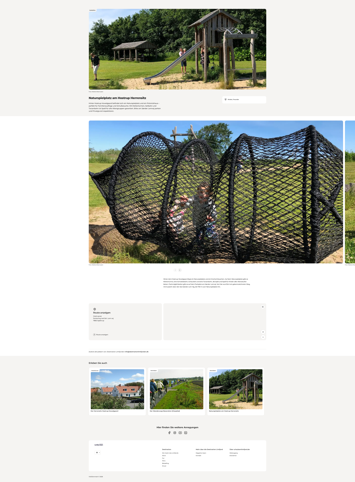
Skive (164, 455)
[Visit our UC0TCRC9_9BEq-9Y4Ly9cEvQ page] (180, 432)
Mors (163, 461)
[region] (214, 321)
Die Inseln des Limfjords (170, 453)
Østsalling (165, 463)
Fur (163, 458)
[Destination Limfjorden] (99, 445)
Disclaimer (233, 455)
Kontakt (198, 455)
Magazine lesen (201, 453)
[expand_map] (263, 307)
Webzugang (234, 453)
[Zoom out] (263, 337)
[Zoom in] (263, 332)
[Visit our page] (169, 432)
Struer (164, 466)
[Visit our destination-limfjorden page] (185, 432)
